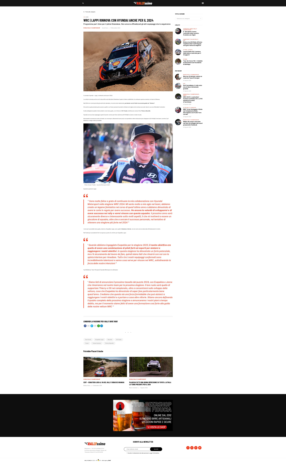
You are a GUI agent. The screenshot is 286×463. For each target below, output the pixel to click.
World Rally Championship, (191, 94)
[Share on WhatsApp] (98, 325)
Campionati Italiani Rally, (190, 39)
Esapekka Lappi (99, 339)
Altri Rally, (186, 107)
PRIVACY (199, 460)
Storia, (185, 49)
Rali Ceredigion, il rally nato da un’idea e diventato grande (192, 87)
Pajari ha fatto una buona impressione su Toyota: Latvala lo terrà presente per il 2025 (150, 383)
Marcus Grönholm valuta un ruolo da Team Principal (192, 77)
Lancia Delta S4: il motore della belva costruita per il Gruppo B (192, 53)
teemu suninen (97, 343)
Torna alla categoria (90, 12)
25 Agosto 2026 (187, 80)
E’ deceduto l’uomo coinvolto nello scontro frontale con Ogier (191, 33)
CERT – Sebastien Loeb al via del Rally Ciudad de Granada (104, 382)
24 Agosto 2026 (187, 104)
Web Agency (105, 460)
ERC (184, 40)
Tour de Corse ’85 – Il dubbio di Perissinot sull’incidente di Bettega (193, 62)
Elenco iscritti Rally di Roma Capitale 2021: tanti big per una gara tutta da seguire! (192, 43)
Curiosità (193, 107)
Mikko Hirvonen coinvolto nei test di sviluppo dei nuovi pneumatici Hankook (193, 123)
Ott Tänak (118, 339)
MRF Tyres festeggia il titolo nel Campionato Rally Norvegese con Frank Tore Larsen (192, 112)
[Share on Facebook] (85, 325)
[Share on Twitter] (91, 325)
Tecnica (190, 49)
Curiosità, (186, 28)
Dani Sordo (88, 339)
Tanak (86, 343)
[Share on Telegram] (101, 325)
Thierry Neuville (109, 343)
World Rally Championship (91, 28)
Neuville (110, 339)
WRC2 (184, 95)
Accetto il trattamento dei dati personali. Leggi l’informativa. (143, 453)
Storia (185, 59)
